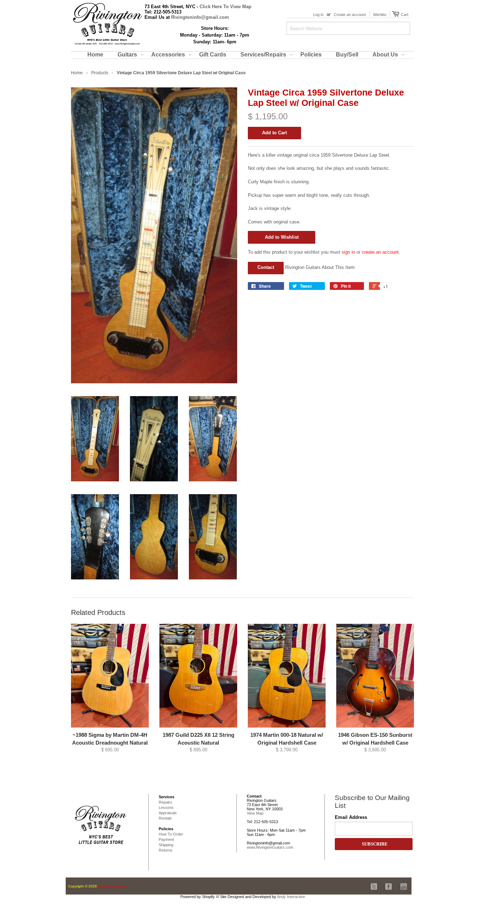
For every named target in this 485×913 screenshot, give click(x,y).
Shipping (166, 845)
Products (99, 72)
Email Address (351, 817)
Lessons (166, 807)
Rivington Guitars (112, 886)
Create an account (350, 14)
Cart (403, 14)
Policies (166, 829)
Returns (166, 850)
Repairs (165, 802)
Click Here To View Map (225, 6)
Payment (166, 839)
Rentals (165, 818)
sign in (348, 252)
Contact (265, 267)
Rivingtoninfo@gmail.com (200, 17)
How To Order (171, 834)
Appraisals (168, 813)
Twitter (374, 882)
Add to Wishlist (282, 237)
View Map (255, 813)
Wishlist (379, 14)
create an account (380, 252)
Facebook (387, 882)
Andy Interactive (291, 897)
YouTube (403, 882)
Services (166, 797)
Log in (318, 14)
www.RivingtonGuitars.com (270, 847)
